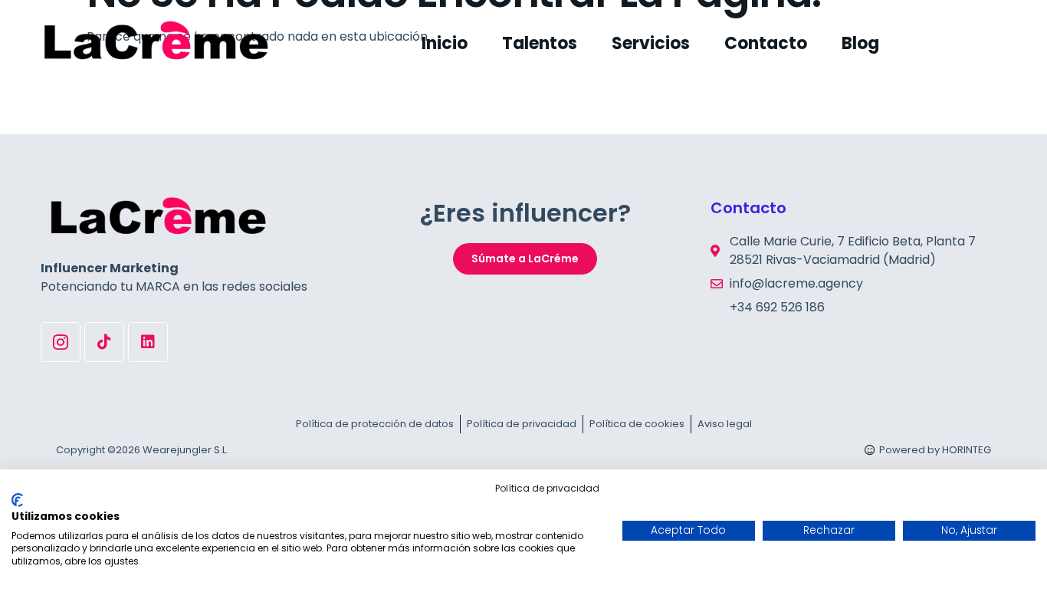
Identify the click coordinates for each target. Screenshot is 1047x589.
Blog (860, 43)
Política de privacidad (547, 488)
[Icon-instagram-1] (60, 342)
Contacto (765, 43)
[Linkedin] (148, 342)
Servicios (651, 43)
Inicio (445, 43)
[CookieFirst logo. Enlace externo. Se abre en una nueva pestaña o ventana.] (17, 500)
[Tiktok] (104, 342)
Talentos (539, 43)
